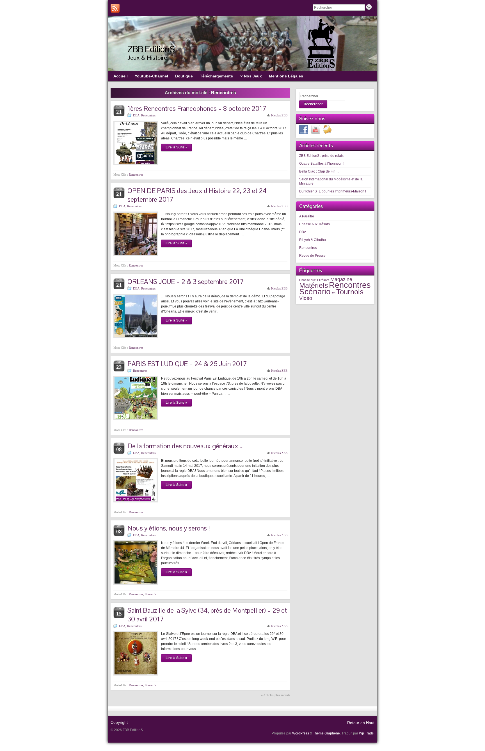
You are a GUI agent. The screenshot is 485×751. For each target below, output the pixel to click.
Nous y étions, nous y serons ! (168, 528)
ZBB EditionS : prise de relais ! (322, 156)
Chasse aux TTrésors (314, 280)
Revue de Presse (312, 256)
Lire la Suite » (176, 147)
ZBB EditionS (151, 49)
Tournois (150, 594)
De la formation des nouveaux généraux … (185, 446)
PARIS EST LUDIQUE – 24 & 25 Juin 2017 (187, 363)
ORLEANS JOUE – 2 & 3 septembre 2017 (185, 281)
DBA (136, 115)
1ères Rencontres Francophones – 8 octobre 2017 (196, 108)
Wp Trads (366, 733)
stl (333, 293)
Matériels (313, 285)
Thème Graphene (326, 733)
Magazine (341, 279)
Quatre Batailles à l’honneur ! (321, 164)
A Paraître (306, 216)
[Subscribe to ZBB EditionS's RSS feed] (115, 8)
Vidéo (305, 298)
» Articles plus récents (275, 695)
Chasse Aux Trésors (314, 224)
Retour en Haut (360, 722)
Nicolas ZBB (279, 115)
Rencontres (148, 115)
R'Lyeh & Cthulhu (312, 240)
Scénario (315, 291)
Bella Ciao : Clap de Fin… (319, 171)
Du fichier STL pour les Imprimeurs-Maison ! (332, 191)
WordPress (300, 733)
